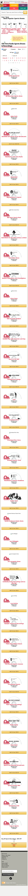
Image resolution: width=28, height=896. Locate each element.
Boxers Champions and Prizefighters (10, 30)
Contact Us (4, 859)
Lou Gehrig (14, 603)
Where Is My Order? (6, 855)
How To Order (5, 864)
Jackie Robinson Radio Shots (14, 521)
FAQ (14, 8)
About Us (4, 857)
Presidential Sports (14, 684)
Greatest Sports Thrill (14, 460)
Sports (7, 17)
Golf (14, 399)
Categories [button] (14, 5)
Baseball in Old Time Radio (14, 157)
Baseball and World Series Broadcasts (4, 31)
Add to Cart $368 (14, 845)
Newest (5, 8)
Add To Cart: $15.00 (14, 224)
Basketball (14, 177)
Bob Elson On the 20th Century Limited (14, 237)
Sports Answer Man (14, 785)
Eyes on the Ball (14, 359)
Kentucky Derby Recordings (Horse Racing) (14, 582)
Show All (5, 58)
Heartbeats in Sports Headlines (14, 480)
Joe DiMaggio (14, 541)
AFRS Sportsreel (14, 76)
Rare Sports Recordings (14, 704)
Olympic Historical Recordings (14, 623)
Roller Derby (14, 725)
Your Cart (23, 8)
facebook (4, 878)
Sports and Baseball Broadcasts (14, 765)
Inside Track (14, 501)
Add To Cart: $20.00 (14, 386)
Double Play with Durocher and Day (14, 339)
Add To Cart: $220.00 (14, 143)
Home (5, 5)
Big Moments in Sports (14, 197)
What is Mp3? (5, 863)
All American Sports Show (14, 96)
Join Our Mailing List (8, 874)
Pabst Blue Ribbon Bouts (19, 30)
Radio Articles (5, 867)
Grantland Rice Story (14, 440)
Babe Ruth (14, 116)
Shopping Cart (5, 856)
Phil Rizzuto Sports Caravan (14, 664)
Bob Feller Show (14, 258)
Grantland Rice (14, 420)
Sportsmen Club (14, 805)
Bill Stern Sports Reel (14, 217)
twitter (7, 878)
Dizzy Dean (14, 298)
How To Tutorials (5, 865)
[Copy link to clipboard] (10, 878)
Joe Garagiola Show (14, 561)
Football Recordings (14, 29)
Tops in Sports (14, 826)
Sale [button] (23, 5)
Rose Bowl (14, 745)
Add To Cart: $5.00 (14, 83)
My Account (6, 2)
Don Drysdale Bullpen (14, 318)
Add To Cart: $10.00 (14, 427)
